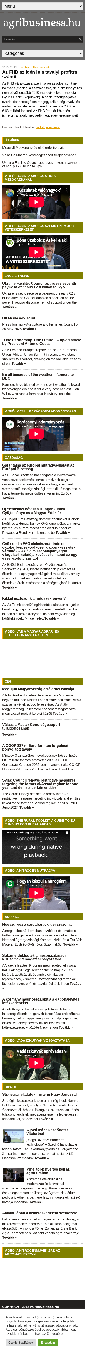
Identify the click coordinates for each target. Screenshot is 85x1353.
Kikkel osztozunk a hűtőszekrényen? (34, 598)
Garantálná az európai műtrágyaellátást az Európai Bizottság (38, 467)
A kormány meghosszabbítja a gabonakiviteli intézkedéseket (40, 1001)
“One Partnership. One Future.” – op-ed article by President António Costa (41, 342)
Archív (25, 67)
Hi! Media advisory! (18, 318)
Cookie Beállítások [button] (20, 1342)
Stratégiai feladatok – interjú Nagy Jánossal (39, 1094)
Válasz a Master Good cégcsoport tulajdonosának (39, 155)
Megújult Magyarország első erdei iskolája (33, 147)
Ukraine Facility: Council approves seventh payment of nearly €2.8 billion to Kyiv (40, 164)
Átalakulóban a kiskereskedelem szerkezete (39, 1213)
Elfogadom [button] (48, 1342)
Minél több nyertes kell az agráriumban (48, 1171)
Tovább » (9, 307)
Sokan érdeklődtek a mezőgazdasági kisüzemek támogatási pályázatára (34, 957)
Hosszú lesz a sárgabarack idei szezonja (37, 924)
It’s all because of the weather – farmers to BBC (38, 376)
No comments (41, 67)
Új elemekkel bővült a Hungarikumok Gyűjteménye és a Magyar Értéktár (33, 511)
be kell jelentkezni (48, 127)
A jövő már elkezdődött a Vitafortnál (47, 1132)
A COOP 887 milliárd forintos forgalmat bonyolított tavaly (35, 747)
